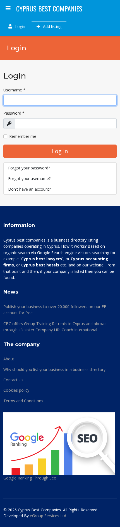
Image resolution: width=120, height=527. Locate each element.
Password (14, 113)
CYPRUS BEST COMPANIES (49, 8)
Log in (60, 151)
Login (20, 26)
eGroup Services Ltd (48, 515)
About (8, 358)
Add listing (51, 26)
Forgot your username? (29, 178)
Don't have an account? (29, 189)
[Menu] (8, 8)
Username (14, 90)
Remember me (22, 136)
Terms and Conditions (23, 400)
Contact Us (13, 379)
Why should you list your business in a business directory (54, 369)
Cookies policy (16, 390)
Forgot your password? (29, 168)
